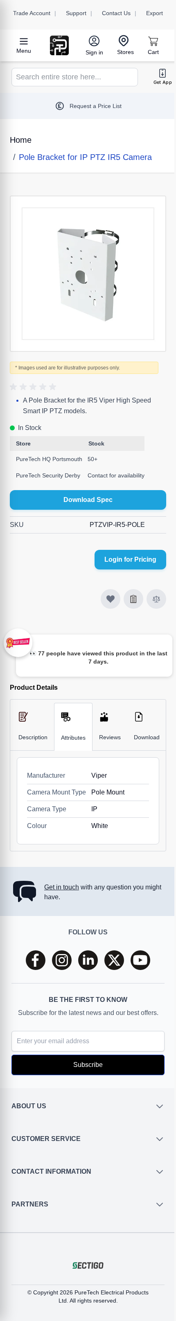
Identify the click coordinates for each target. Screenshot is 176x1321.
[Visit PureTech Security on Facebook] (35, 960)
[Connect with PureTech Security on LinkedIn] (88, 960)
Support (76, 13)
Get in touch (61, 887)
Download (147, 737)
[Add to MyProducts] (110, 599)
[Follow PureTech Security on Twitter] (114, 960)
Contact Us (116, 13)
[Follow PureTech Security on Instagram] (62, 960)
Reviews (110, 737)
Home (21, 139)
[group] (34, 387)
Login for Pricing (130, 559)
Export (154, 13)
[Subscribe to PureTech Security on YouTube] (140, 960)
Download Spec (88, 499)
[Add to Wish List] (133, 599)
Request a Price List (96, 106)
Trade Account (31, 13)
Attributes (73, 737)
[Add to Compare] (156, 599)
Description (32, 737)
